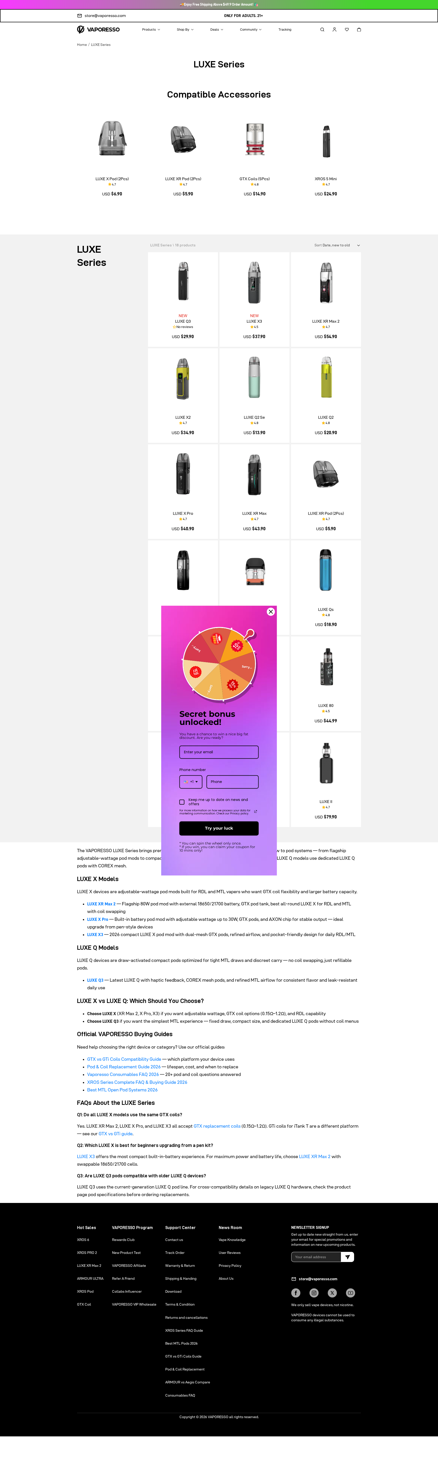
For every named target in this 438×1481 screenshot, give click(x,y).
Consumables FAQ (180, 1395)
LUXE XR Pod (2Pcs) (183, 179)
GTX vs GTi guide (116, 1133)
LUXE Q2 (326, 417)
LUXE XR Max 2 (325, 321)
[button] (318, 29)
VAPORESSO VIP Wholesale (134, 1304)
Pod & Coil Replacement (185, 1369)
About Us (226, 1278)
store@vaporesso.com (105, 15)
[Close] (271, 612)
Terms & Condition (180, 1304)
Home (82, 44)
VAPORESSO (218, 1417)
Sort (319, 245)
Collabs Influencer (127, 1291)
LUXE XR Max (254, 513)
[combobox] (191, 782)
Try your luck (219, 828)
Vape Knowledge (232, 1240)
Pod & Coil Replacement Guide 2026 (124, 1066)
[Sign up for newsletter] (347, 1257)
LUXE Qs (326, 609)
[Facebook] (295, 1292)
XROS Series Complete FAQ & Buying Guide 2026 (137, 1082)
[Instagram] (314, 1292)
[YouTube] (350, 1292)
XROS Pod (85, 1291)
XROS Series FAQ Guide (184, 1330)
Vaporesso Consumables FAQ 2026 (123, 1074)
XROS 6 (83, 1240)
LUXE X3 (254, 321)
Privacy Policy (230, 1266)
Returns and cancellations (186, 1317)
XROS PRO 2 (87, 1253)
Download (173, 1291)
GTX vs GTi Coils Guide (183, 1356)
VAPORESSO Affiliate (129, 1266)
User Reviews (230, 1253)
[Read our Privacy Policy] (256, 812)
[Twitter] (332, 1292)
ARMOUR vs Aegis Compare (187, 1382)
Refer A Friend (123, 1278)
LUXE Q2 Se (254, 417)
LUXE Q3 (183, 321)
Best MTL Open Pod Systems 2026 (122, 1089)
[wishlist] (342, 29)
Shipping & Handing (180, 1278)
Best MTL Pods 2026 (181, 1343)
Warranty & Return (180, 1266)
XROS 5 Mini (326, 179)
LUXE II (326, 801)
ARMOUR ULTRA (90, 1278)
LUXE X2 (183, 417)
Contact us (174, 1240)
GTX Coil (84, 1304)
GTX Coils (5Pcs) (255, 179)
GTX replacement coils (217, 1126)
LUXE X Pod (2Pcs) (112, 179)
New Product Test (126, 1253)
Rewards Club (123, 1240)
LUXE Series (101, 44)
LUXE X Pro (183, 513)
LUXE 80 (326, 705)
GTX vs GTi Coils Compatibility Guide (124, 1059)
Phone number (192, 770)
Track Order (175, 1253)
